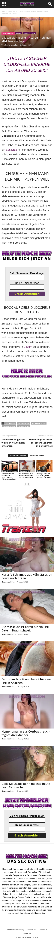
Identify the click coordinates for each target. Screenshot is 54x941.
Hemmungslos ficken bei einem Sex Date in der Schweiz (40, 442)
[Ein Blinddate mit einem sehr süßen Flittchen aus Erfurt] (27, 466)
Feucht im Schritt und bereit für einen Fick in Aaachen (27, 681)
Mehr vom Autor (37, 455)
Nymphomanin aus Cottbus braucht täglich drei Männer (26, 733)
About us (27, 933)
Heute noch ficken (38, 423)
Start (3, 11)
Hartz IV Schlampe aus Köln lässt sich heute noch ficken (27, 576)
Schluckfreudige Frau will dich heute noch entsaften (14, 442)
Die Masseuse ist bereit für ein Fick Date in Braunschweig (25, 628)
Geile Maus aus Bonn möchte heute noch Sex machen (26, 785)
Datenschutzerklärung (15, 929)
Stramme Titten (23, 426)
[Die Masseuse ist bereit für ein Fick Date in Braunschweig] (27, 606)
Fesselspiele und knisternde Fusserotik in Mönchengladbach (9, 476)
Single (26, 33)
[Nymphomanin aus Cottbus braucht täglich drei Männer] (27, 711)
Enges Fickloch (23, 423)
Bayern (28, 346)
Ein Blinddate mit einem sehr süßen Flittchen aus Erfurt (26, 475)
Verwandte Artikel (18, 455)
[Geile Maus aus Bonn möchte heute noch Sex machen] (27, 763)
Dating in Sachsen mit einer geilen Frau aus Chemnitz (43, 475)
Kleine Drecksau (9, 426)
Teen (33, 33)
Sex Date (11, 149)
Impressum (31, 929)
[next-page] (28, 484)
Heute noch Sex (11, 45)
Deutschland (12, 11)
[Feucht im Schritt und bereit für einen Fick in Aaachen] (27, 658)
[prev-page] (25, 484)
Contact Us (43, 929)
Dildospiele (10, 423)
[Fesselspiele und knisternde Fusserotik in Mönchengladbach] (10, 466)
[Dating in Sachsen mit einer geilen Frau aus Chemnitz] (44, 466)
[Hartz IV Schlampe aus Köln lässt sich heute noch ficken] (27, 554)
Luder (18, 33)
